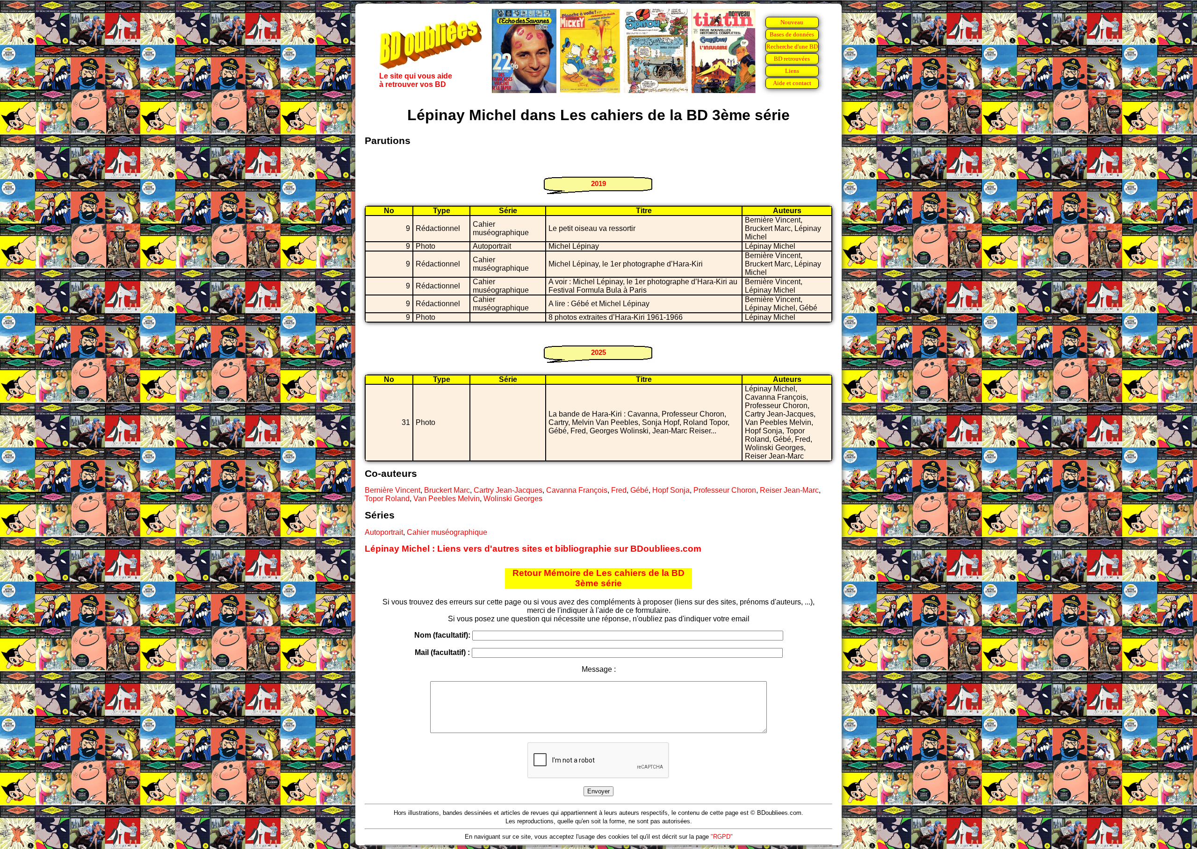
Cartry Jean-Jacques (508, 490)
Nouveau (791, 22)
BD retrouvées (792, 58)
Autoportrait (384, 532)
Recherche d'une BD (792, 46)
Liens (792, 70)
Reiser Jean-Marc (789, 490)
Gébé (639, 490)
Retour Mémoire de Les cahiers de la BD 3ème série (598, 578)
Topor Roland (387, 499)
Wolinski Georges (512, 499)
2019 (598, 183)
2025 (598, 352)
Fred (619, 490)
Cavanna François (576, 490)
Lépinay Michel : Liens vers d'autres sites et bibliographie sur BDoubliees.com (533, 549)
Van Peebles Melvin (446, 499)
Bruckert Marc (447, 490)
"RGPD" (722, 836)
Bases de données (792, 34)
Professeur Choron (724, 490)
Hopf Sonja (671, 490)
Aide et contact (792, 82)
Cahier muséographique (447, 532)
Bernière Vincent (392, 490)
